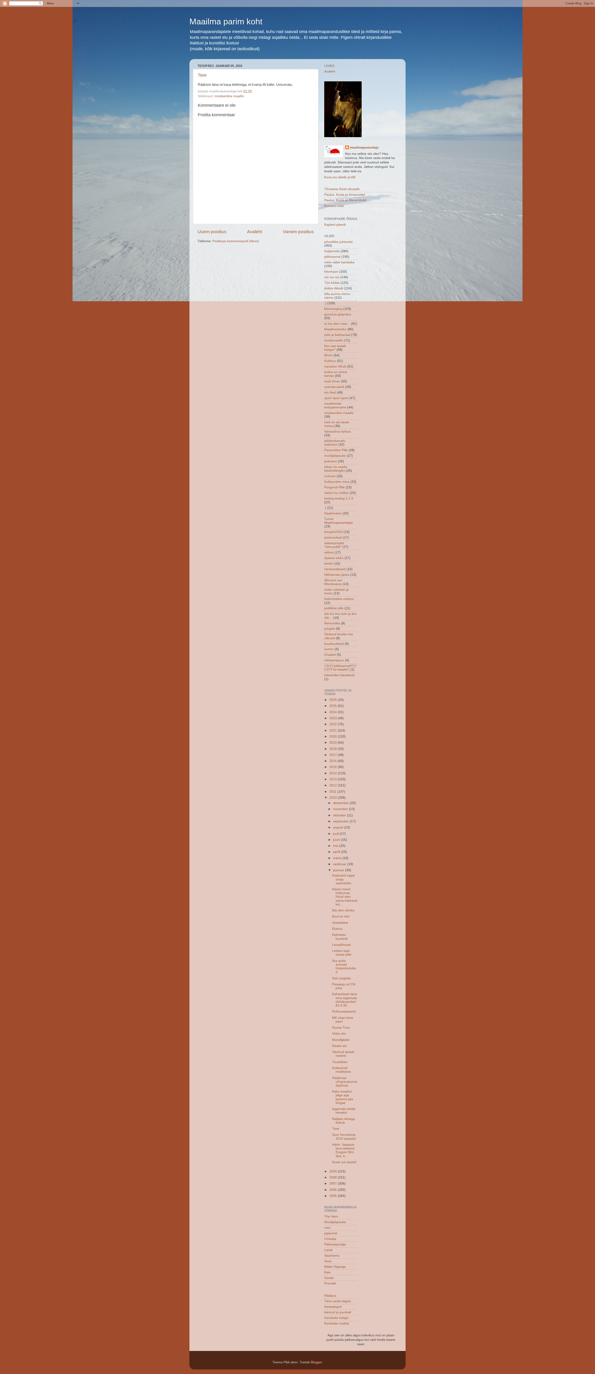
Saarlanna (331, 1255)
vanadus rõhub (335, 366)
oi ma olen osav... (337, 323)
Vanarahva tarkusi (337, 431)
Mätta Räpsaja (335, 1266)
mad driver (332, 381)
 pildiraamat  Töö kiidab (340, 667)
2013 (333, 779)
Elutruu (337, 928)
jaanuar (339, 870)
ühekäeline (340, 922)
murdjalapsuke (335, 455)
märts (337, 858)
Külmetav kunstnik (340, 936)
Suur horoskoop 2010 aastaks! (344, 1136)
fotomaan (331, 271)
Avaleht (254, 231)
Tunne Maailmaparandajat (338, 520)
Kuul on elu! (341, 916)
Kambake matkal (336, 1323)
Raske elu (339, 1046)
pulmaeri (330, 461)
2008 (333, 1177)
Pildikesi (330, 1296)
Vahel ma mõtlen (336, 493)
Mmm (328, 355)
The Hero (331, 1216)
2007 (333, 1183)
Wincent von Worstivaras (333, 582)
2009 (333, 1171)
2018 (333, 749)
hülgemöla (332, 251)
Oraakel (330, 654)
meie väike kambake (339, 262)
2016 (333, 761)
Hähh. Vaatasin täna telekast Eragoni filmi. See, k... (343, 1150)
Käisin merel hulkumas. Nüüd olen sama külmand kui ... (344, 896)
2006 (333, 1190)
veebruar (340, 864)
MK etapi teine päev (342, 1019)
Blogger (316, 1362)
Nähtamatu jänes (336, 574)
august (338, 827)
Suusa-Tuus (341, 1027)
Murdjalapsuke (335, 1222)
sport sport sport (336, 398)
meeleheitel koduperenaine (335, 405)
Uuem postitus (212, 231)
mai (336, 846)
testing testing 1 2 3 (338, 498)
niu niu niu (331, 277)
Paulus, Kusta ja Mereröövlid (345, 200)
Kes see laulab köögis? (335, 347)
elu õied (330, 392)
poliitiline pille (334, 608)
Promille (330, 1283)
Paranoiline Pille (336, 450)
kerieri (328, 563)
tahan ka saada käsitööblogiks (335, 468)
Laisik (328, 1250)
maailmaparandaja (364, 147)
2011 (333, 791)
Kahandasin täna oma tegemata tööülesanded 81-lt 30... (344, 999)
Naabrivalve (333, 513)
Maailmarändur (335, 329)
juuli (336, 833)
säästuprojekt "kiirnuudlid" (334, 545)
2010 (333, 797)
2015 (333, 767)
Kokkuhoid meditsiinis (341, 1069)
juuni (337, 839)
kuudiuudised (334, 644)
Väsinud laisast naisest (343, 1053)
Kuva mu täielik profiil (339, 177)
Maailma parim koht (225, 21)
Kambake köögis (336, 1318)
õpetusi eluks (334, 558)
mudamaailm (333, 340)
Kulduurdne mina (336, 481)
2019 (333, 742)
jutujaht (329, 628)
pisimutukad (333, 537)
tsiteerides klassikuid (339, 675)
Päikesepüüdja (335, 1244)
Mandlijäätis (341, 1040)
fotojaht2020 (333, 532)
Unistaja (330, 1239)
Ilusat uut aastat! (344, 1162)
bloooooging (333, 309)
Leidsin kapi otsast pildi (341, 952)
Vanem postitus (298, 231)
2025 (333, 706)
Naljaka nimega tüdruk (343, 1120)
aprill (337, 852)
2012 (333, 785)
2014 (333, 773)
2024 (333, 712)
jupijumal (330, 1233)
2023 (333, 718)
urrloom (330, 476)
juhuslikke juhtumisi (338, 242)
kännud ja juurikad (337, 1312)
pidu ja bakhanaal (337, 335)
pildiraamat (332, 256)
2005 (333, 1196)
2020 (333, 736)
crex (327, 1227)
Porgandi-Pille (334, 487)
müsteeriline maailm (229, 96)
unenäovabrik (334, 387)
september (341, 821)
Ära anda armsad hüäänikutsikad (344, 966)
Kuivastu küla (334, 206)
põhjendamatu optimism (334, 442)
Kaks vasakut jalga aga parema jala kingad (342, 1097)
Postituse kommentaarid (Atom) (235, 241)
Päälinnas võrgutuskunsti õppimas (344, 1081)
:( (325, 508)
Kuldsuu (330, 361)
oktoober (340, 815)
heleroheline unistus (339, 599)
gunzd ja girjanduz (337, 314)
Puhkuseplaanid (344, 1011)
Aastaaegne (333, 1306)
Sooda (329, 1278)
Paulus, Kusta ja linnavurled (344, 194)
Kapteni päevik (335, 224)
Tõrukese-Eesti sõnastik (342, 189)
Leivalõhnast (341, 945)
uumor (329, 649)
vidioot (329, 552)
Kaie (327, 1272)
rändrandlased (335, 569)
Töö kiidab (332, 283)
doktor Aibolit (333, 288)
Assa (327, 1261)
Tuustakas (339, 1062)
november (341, 809)
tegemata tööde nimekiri (343, 1110)
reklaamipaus (334, 660)
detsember (341, 803)
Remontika (332, 623)
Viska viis (339, 1033)
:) (325, 303)
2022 (333, 724)
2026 (333, 700)
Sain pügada (341, 978)
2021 (333, 730)
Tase (202, 75)
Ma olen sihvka (343, 910)
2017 (333, 755)
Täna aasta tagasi (337, 1301)
